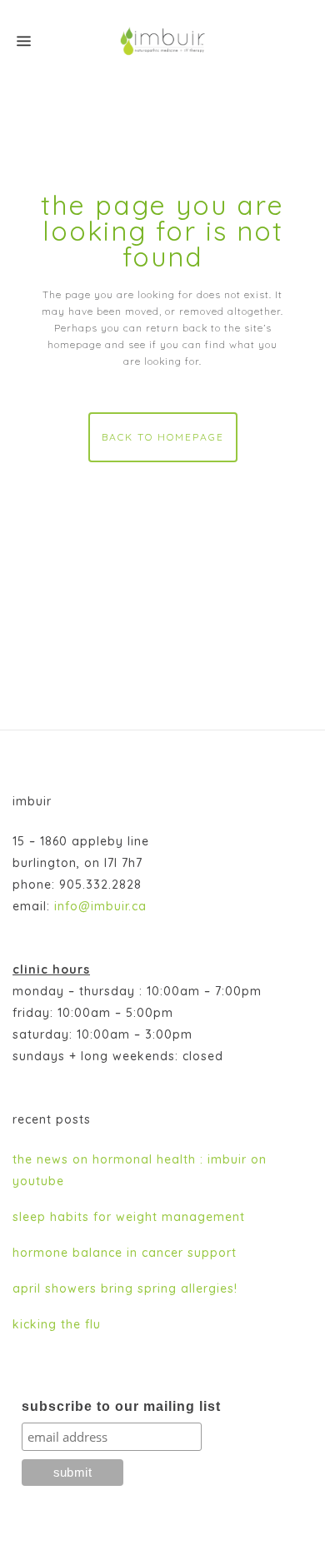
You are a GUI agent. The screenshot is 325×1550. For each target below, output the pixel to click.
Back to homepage (163, 437)
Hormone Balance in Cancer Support (124, 1252)
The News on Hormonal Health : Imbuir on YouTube (139, 1170)
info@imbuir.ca (100, 906)
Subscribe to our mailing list (121, 1406)
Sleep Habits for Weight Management (128, 1216)
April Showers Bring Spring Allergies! (125, 1288)
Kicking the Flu (56, 1324)
